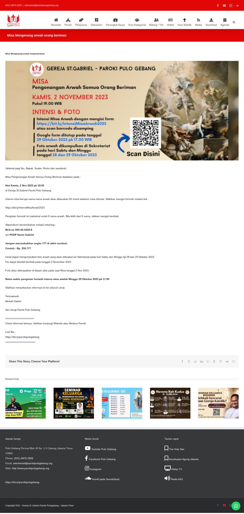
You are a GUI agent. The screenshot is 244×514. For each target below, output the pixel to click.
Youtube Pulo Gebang (103, 449)
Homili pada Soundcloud (105, 479)
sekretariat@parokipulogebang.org (41, 5)
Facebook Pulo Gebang (102, 459)
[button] (234, 21)
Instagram (95, 469)
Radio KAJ (176, 479)
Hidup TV (176, 469)
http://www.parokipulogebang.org (30, 468)
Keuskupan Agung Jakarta (183, 459)
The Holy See (176, 449)
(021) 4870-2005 (23, 458)
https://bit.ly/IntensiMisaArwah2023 (25, 207)
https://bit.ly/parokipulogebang (22, 337)
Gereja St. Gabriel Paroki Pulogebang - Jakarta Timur (48, 505)
